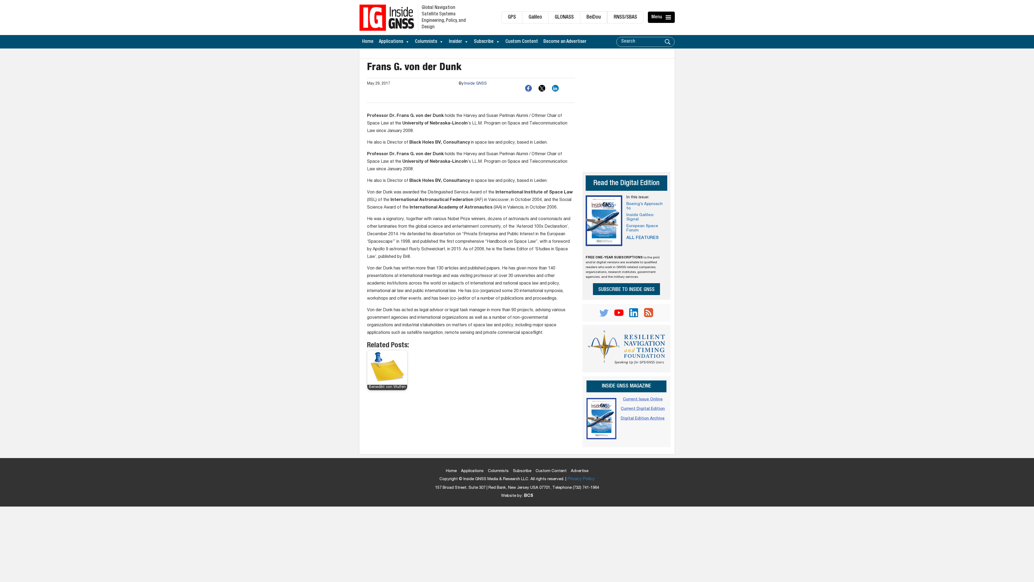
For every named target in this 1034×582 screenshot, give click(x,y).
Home (367, 41)
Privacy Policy (581, 479)
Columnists (426, 41)
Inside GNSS (475, 84)
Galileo (535, 17)
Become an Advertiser (564, 41)
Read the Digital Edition (626, 183)
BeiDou (593, 17)
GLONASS (564, 17)
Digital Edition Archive (643, 419)
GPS (512, 17)
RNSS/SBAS (625, 17)
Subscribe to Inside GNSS (626, 289)
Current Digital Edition (643, 409)
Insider (455, 41)
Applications (391, 41)
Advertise (579, 471)
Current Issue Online (643, 399)
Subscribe (484, 41)
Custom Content (521, 41)
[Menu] (669, 17)
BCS (528, 496)
